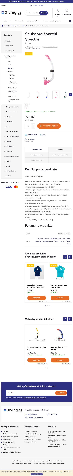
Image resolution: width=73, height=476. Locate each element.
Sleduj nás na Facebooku (35, 418)
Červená (31, 340)
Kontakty (3, 5)
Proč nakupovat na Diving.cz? (55, 464)
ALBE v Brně (16, 461)
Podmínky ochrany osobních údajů (11, 448)
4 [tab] (50, 305)
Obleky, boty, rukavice (12, 107)
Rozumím (37, 474)
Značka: (30, 139)
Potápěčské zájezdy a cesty (33, 434)
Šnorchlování (10, 51)
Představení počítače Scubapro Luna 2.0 (57, 436)
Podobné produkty (36, 160)
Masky (10, 65)
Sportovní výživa (11, 171)
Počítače (8, 141)
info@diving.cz (32, 414)
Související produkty (59, 155)
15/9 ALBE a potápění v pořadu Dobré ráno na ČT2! (57, 445)
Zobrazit (36, 298)
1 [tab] (45, 305)
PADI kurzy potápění (31, 431)
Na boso (12, 75)
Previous (65, 257)
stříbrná (63, 340)
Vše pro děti (9, 151)
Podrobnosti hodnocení (50, 47)
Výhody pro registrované (29, 461)
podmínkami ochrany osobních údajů (35, 398)
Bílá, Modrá (53, 239)
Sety (9, 61)
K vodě (8, 166)
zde (70, 471)
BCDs (7, 127)
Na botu (12, 78)
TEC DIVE (9, 117)
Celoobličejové (12, 96)
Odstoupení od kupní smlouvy (12, 452)
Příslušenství (9, 146)
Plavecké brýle (12, 88)
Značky (8, 176)
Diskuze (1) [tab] (60, 150)
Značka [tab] (36, 155)
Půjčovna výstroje (30, 437)
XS (58, 278)
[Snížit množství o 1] (33, 127)
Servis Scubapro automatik (33, 439)
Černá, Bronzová (47, 241)
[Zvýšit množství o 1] (33, 124)
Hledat (44, 13)
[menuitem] (7, 21)
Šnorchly (10, 68)
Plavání (8, 161)
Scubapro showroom (31, 442)
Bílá (38, 239)
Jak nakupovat (7, 439)
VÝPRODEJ (9, 46)
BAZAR (8, 41)
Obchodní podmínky (9, 442)
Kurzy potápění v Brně (12, 136)
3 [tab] (49, 305)
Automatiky (9, 122)
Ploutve (10, 72)
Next (70, 257)
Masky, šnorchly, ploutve (11, 57)
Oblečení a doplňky (11, 112)
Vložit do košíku (50, 126)
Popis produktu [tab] (37, 150)
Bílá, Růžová (62, 239)
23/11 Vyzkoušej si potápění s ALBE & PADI (57, 441)
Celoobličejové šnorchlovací (12, 92)
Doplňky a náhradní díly (13, 82)
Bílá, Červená (44, 239)
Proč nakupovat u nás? (10, 434)
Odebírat (61, 393)
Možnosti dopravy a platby (11, 437)
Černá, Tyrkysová (59, 241)
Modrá (37, 340)
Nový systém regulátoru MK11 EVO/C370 (57, 432)
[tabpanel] (36, 282)
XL (61, 278)
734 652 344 (53, 414)
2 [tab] (47, 305)
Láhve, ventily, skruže (12, 156)
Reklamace (6, 445)
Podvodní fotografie (12, 131)
